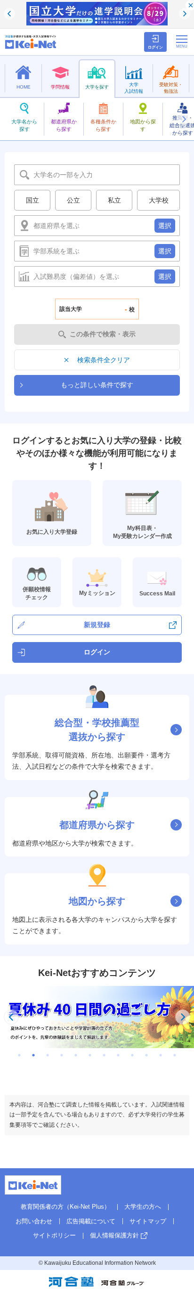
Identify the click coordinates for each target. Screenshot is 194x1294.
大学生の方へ (142, 1206)
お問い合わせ (34, 1221)
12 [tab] (174, 1055)
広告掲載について (90, 1221)
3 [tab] (47, 1055)
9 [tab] (132, 1055)
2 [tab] (33, 1055)
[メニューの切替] (181, 41)
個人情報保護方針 (114, 1235)
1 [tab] (19, 1055)
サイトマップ (147, 1221)
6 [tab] (90, 1055)
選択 (164, 225)
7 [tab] (104, 1055)
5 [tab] (76, 1055)
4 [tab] (61, 1055)
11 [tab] (160, 1055)
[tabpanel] (97, 1017)
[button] (183, 119)
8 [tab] (118, 1055)
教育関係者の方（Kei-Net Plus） (65, 1206)
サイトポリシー (54, 1235)
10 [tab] (146, 1055)
